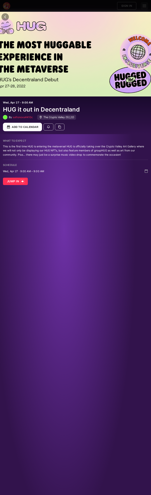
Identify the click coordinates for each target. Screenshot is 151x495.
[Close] (5, 17)
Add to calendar (25, 126)
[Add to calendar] (146, 171)
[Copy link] (59, 127)
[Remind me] (48, 126)
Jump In (13, 181)
